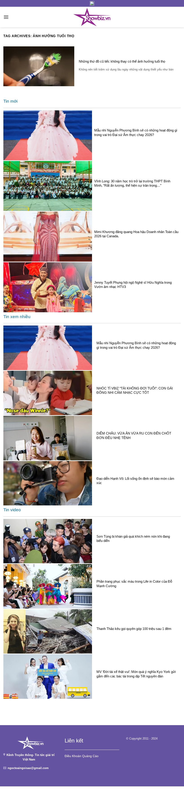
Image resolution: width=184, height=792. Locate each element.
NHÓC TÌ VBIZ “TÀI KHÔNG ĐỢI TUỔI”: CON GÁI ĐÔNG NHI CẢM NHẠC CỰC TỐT (134, 390)
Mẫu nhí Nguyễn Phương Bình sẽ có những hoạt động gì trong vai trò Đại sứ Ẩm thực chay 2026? (135, 132)
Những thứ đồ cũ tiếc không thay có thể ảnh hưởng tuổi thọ (122, 61)
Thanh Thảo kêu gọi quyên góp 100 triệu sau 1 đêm (133, 629)
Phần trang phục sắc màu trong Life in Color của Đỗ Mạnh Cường (134, 583)
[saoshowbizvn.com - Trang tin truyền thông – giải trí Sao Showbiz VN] (92, 17)
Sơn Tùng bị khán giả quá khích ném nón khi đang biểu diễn (133, 538)
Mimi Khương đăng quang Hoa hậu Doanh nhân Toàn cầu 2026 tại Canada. (136, 234)
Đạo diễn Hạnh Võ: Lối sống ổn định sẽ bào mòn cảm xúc (135, 481)
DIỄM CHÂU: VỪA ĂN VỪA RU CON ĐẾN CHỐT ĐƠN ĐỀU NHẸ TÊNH (133, 435)
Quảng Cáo (90, 756)
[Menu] (6, 17)
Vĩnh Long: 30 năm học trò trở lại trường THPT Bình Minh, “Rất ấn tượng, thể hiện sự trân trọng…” (132, 183)
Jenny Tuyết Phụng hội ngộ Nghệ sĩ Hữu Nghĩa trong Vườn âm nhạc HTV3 (133, 285)
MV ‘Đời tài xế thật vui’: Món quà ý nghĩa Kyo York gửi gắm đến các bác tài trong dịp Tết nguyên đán (136, 674)
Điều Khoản (73, 756)
